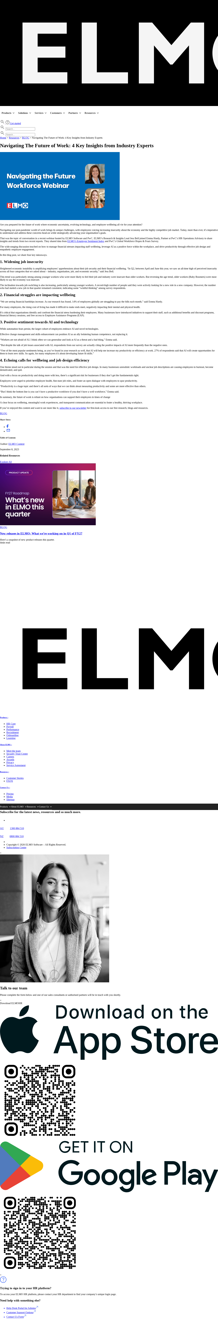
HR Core (11, 723)
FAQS (9, 781)
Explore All (6, 461)
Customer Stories (15, 778)
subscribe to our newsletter (73, 408)
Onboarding (12, 735)
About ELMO (17, 807)
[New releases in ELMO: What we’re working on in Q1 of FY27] (48, 524)
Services (39, 113)
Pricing (10, 793)
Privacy (10, 762)
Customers (56, 113)
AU (2, 828)
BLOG (25, 137)
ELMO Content (16, 444)
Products (6, 113)
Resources (90, 113)
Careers (10, 756)
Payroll (10, 726)
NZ (2, 836)
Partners (73, 113)
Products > (4, 717)
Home (3, 137)
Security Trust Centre (17, 753)
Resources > (4, 772)
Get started (15, 123)
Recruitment (12, 732)
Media (9, 796)
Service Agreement (16, 765)
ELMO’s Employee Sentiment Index (85, 241)
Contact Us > (5, 787)
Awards (10, 759)
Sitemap (10, 799)
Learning (10, 738)
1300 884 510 (17, 828)
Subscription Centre (16, 847)
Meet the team (13, 751)
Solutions (23, 113)
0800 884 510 (17, 836)
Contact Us (44, 807)
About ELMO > (6, 745)
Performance (12, 729)
